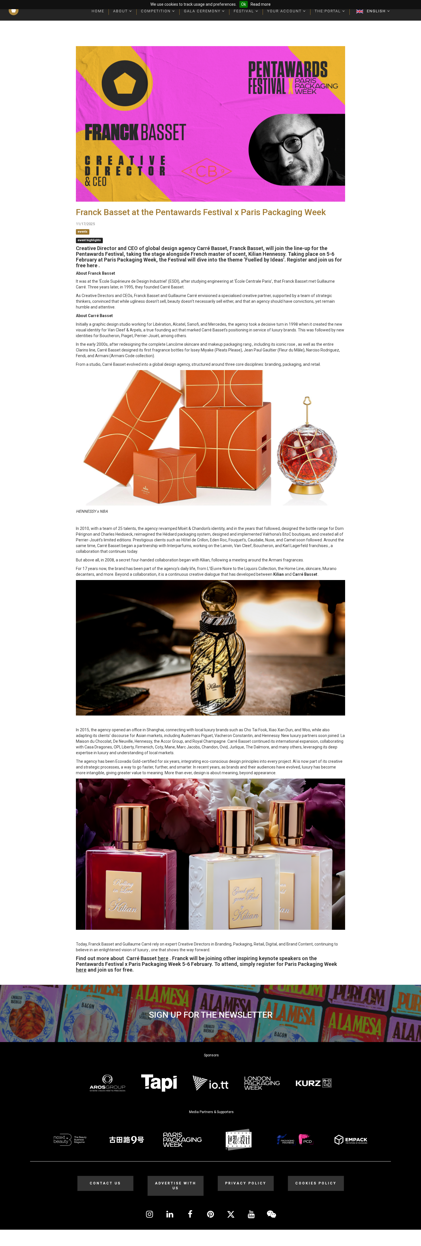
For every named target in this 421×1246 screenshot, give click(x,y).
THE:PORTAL (328, 11)
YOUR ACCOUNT (285, 11)
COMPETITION (156, 11)
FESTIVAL (244, 11)
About (121, 11)
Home (98, 11)
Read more (261, 4)
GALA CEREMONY (203, 11)
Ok (243, 4)
